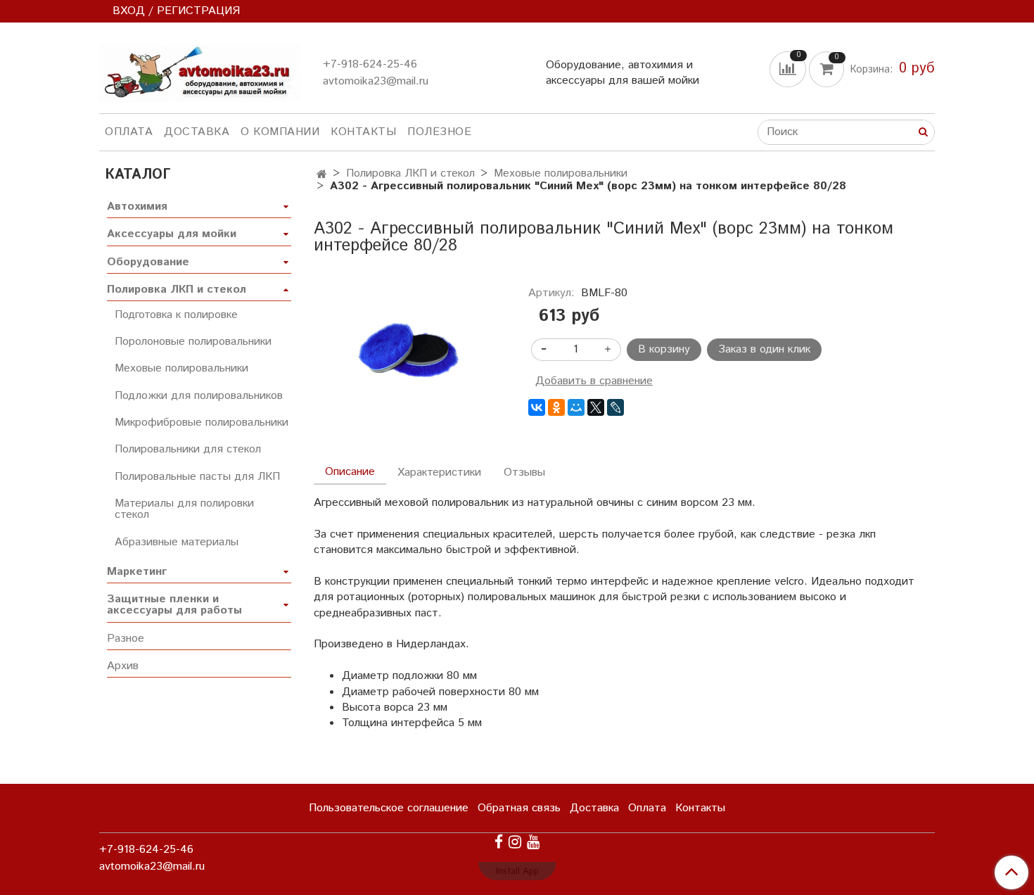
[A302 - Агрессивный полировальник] (410, 351)
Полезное (439, 132)
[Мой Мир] (576, 407)
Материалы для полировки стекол (184, 509)
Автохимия (137, 206)
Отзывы (524, 472)
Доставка (196, 132)
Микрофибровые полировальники (201, 422)
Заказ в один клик (764, 349)
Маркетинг (137, 572)
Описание (350, 472)
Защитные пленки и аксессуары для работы (174, 604)
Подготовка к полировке (176, 315)
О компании (280, 132)
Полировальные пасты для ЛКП (197, 477)
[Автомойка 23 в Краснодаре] (199, 71)
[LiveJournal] (615, 407)
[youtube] (533, 842)
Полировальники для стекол (188, 449)
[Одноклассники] (556, 407)
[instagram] (515, 842)
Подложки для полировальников (199, 396)
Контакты (363, 132)
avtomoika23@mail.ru (375, 81)
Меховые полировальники (560, 173)
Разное (125, 638)
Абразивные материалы (176, 542)
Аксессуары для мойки (171, 234)
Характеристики (439, 472)
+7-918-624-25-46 (370, 64)
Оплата (129, 132)
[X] (595, 407)
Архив (123, 666)
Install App (517, 871)
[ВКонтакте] (536, 407)
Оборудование (148, 262)
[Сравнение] (789, 69)
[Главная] (322, 175)
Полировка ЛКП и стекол (410, 173)
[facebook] (498, 842)
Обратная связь (519, 808)
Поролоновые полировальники (193, 342)
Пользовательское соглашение (388, 808)
